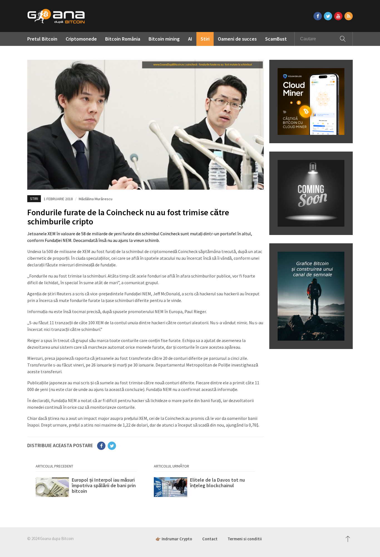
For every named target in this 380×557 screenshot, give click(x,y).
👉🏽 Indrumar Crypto (174, 538)
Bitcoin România (122, 39)
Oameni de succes (237, 39)
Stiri (205, 39)
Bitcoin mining (164, 39)
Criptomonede (81, 39)
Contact (210, 538)
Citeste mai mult (86, 488)
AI (190, 39)
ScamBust (276, 39)
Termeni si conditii (245, 538)
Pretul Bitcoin (42, 39)
